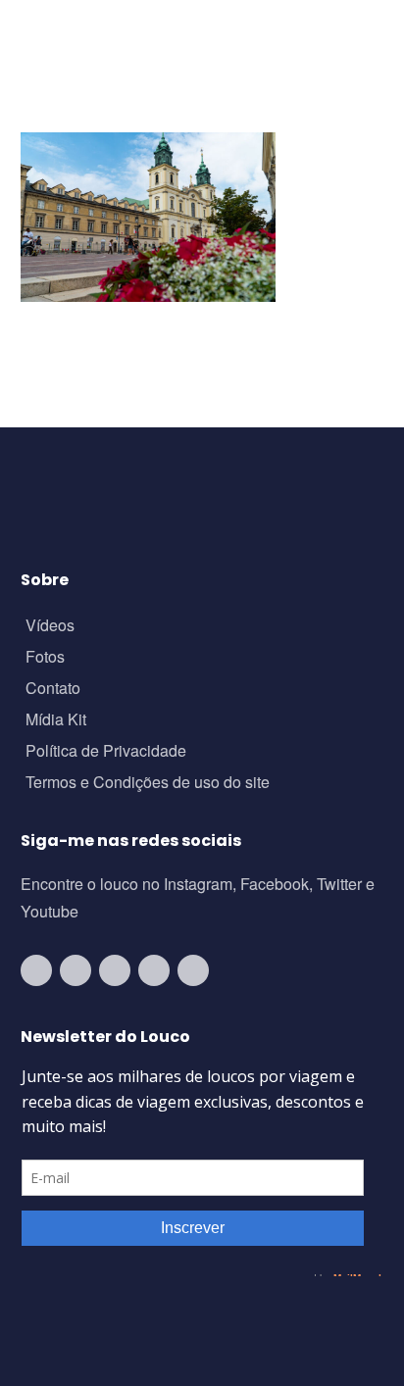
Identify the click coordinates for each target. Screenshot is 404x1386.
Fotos (45, 658)
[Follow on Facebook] (114, 970)
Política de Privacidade (105, 752)
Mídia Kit (55, 721)
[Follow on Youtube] (36, 970)
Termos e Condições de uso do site (147, 783)
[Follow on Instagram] (75, 970)
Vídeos (50, 627)
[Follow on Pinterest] (193, 970)
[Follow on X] (154, 970)
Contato (52, 689)
